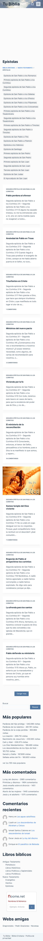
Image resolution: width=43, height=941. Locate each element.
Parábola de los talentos (13, 727)
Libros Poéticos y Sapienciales (19, 871)
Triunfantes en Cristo (16, 281)
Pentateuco (10, 865)
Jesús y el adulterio (11, 794)
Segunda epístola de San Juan (17, 166)
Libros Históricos (13, 868)
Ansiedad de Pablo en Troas (20, 238)
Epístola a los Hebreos (13, 145)
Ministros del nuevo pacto (19, 328)
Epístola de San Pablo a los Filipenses (20, 102)
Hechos (9, 883)
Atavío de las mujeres (12, 791)
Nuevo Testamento (11, 877)
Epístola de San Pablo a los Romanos (20, 75)
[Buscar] (32, 4)
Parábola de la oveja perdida (15, 730)
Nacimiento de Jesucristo (14, 739)
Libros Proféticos (13, 874)
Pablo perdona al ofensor (18, 195)
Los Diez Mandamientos (13, 745)
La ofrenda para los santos (19, 607)
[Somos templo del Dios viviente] (21, 481)
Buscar (5, 703)
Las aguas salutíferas (26, 816)
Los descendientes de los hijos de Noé (19, 748)
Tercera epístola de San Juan (16, 170)
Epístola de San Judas (13, 174)
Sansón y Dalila (9, 754)
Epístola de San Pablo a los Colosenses (21, 107)
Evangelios (10, 880)
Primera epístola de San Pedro (17, 153)
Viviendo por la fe (15, 382)
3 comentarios (12, 363)
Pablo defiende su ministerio (20, 653)
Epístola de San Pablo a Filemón (18, 141)
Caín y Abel (8, 742)
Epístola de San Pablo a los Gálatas (19, 94)
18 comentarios (12, 458)
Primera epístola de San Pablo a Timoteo (21, 125)
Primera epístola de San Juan (16, 162)
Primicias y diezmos (11, 782)
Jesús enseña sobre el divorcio (16, 785)
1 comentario (11, 309)
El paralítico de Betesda (28, 844)
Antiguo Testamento (11, 862)
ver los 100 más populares (14, 763)
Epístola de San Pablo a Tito (16, 137)
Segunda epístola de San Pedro (17, 157)
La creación (8, 736)
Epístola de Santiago (13, 149)
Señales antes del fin (12, 757)
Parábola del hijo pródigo (14, 724)
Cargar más (21, 694)
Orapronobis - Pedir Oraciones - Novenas (21, 926)
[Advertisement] (21, 30)
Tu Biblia (11, 4)
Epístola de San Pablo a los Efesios (19, 98)
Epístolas (9, 886)
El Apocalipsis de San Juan (15, 178)
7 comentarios (11, 540)
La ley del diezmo (10, 779)
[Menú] (38, 4)
